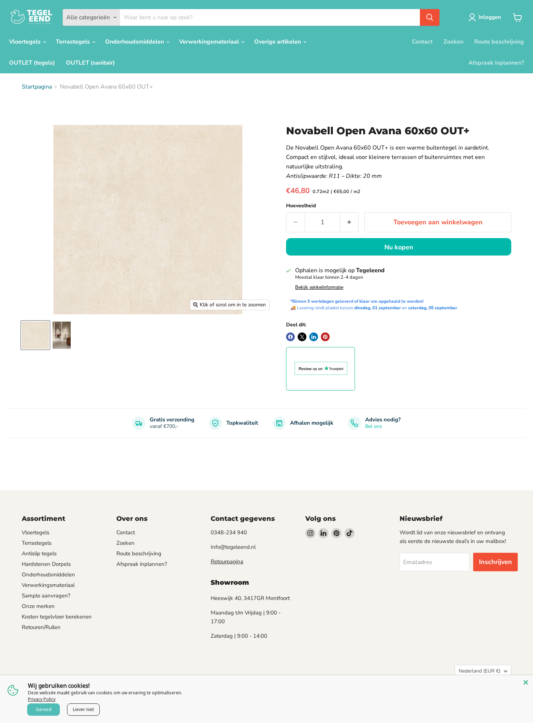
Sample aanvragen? (46, 595)
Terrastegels (73, 42)
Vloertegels (25, 42)
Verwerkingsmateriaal (209, 42)
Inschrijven (495, 561)
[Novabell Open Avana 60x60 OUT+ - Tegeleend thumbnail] (35, 335)
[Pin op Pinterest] (325, 336)
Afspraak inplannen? (496, 63)
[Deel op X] (302, 336)
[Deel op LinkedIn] (313, 336)
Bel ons (373, 426)
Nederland (479, 670)
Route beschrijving (499, 42)
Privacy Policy (41, 699)
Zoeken (453, 42)
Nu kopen (398, 247)
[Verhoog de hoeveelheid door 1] (349, 222)
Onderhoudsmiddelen (135, 42)
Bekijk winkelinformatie (319, 287)
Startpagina (37, 86)
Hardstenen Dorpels (46, 564)
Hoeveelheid (301, 206)
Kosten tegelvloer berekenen (57, 616)
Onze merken (38, 606)
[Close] (525, 682)
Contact (422, 42)
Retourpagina (227, 561)
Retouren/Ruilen (41, 627)
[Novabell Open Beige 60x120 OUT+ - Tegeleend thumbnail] (61, 335)
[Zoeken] (429, 17)
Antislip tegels (39, 553)
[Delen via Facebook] (290, 336)
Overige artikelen (278, 42)
